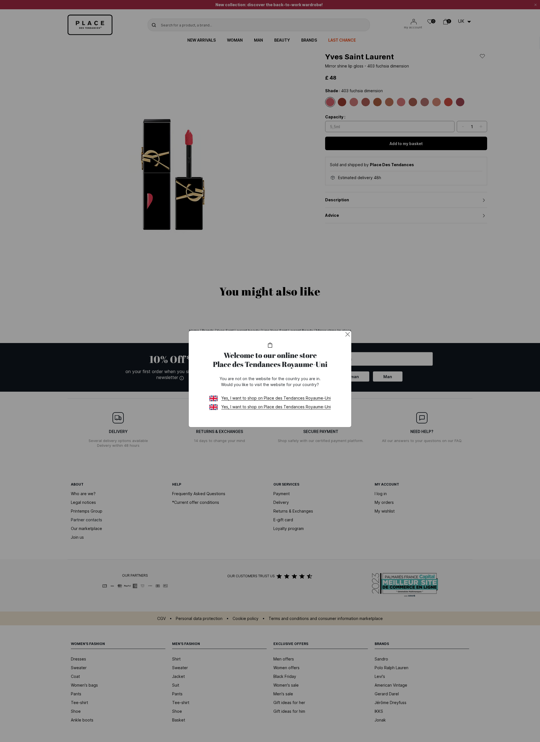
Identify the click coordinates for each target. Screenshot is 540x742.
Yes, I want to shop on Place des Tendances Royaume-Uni (276, 398)
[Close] (347, 334)
